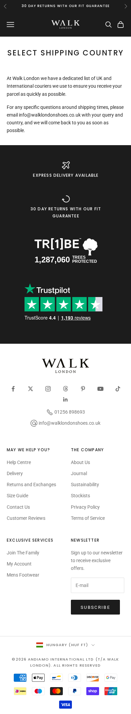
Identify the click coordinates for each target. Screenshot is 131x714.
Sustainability (85, 484)
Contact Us (18, 507)
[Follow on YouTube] (100, 388)
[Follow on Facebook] (13, 388)
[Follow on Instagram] (48, 388)
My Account (19, 563)
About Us (80, 462)
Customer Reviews (26, 518)
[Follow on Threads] (65, 388)
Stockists (80, 495)
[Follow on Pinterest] (83, 388)
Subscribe (95, 607)
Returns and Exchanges (31, 484)
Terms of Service (88, 518)
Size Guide (17, 495)
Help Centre (19, 462)
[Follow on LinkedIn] (65, 399)
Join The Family (23, 552)
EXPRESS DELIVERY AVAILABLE (65, 175)
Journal (79, 473)
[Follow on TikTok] (118, 388)
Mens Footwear (23, 575)
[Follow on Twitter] (30, 388)
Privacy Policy (85, 507)
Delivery (15, 473)
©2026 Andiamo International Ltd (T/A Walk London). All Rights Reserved (65, 662)
